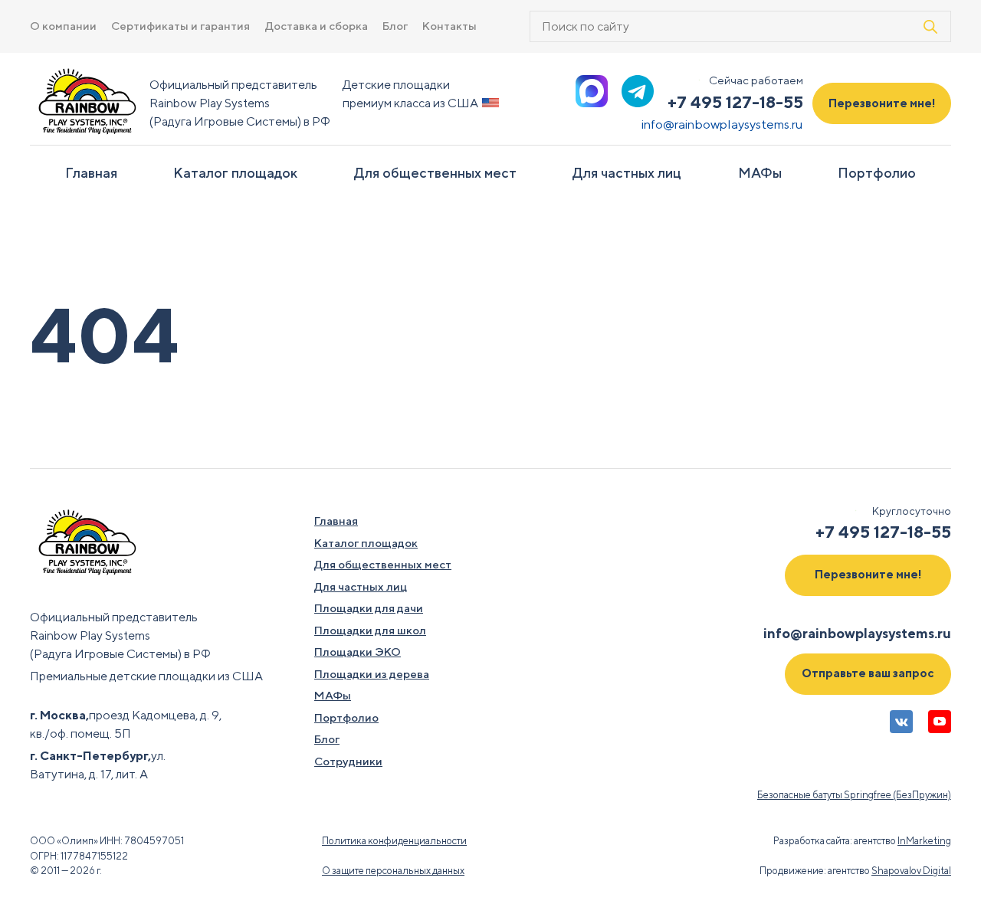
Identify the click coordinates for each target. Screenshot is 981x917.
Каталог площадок (235, 173)
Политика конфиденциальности (394, 841)
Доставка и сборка (316, 25)
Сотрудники (348, 761)
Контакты (449, 25)
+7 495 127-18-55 (735, 102)
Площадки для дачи (368, 607)
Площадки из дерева (371, 673)
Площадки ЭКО (357, 651)
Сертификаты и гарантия (180, 25)
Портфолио (877, 173)
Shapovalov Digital (911, 870)
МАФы (760, 173)
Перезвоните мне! (882, 103)
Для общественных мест (435, 173)
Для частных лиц (627, 173)
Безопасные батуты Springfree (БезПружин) (854, 795)
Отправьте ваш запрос (868, 673)
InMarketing (924, 841)
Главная (91, 173)
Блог (395, 25)
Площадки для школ (370, 630)
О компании (63, 25)
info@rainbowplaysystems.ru (722, 124)
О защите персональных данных (393, 870)
